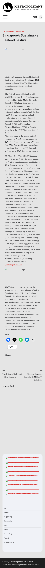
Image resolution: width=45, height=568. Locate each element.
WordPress (34, 564)
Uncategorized (9, 542)
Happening (20, 31)
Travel (6, 538)
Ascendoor (14, 564)
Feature (10, 31)
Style (6, 530)
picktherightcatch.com (13, 264)
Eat (4, 31)
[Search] (40, 17)
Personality (8, 521)
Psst (5, 525)
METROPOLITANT (28, 6)
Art (5, 504)
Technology (8, 534)
